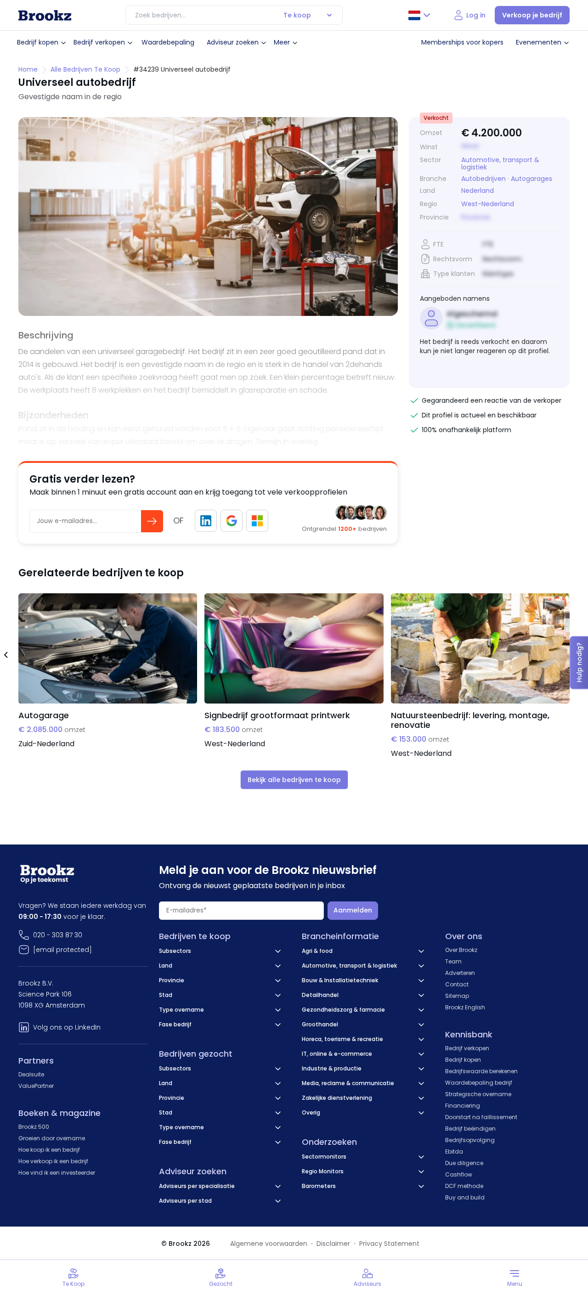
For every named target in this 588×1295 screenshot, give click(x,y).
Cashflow (458, 1174)
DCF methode (464, 1186)
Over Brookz (461, 950)
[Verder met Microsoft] (257, 521)
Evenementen (538, 42)
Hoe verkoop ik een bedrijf (53, 1161)
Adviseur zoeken (233, 42)
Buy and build (465, 1197)
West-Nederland (487, 204)
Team (453, 961)
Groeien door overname (51, 1138)
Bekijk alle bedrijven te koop (294, 779)
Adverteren (460, 973)
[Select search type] (329, 15)
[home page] (44, 15)
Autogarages (531, 178)
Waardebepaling (167, 42)
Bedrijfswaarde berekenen (481, 1071)
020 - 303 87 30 (57, 935)
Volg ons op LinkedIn (67, 1027)
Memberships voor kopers (462, 42)
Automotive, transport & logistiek (500, 163)
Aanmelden (353, 910)
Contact (457, 984)
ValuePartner (36, 1086)
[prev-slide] (5, 656)
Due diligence (464, 1163)
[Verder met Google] (231, 521)
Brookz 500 (33, 1127)
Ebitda (454, 1151)
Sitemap (457, 996)
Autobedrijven (483, 178)
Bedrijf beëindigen (470, 1128)
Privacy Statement (389, 1243)
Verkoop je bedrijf (532, 15)
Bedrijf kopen (37, 42)
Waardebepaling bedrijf (478, 1083)
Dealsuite (31, 1074)
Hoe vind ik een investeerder (56, 1173)
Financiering (462, 1105)
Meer (282, 42)
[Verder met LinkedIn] (206, 521)
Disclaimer (333, 1243)
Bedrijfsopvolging (470, 1140)
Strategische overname (478, 1094)
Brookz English (465, 1007)
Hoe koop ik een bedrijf (49, 1150)
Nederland (477, 190)
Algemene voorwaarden (268, 1243)
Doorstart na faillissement (481, 1117)
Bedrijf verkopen (99, 42)
